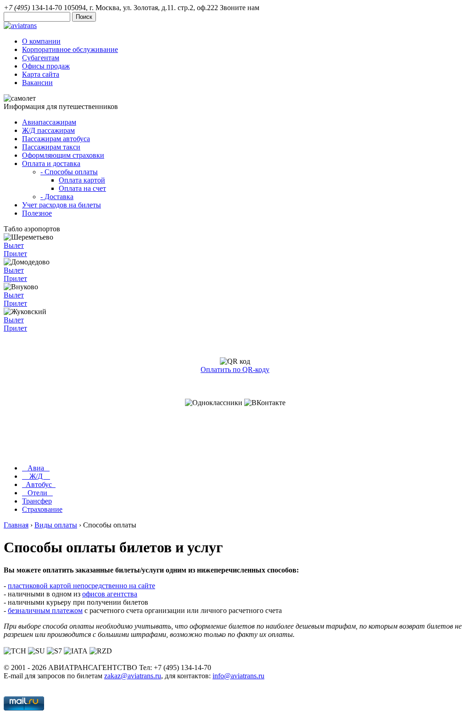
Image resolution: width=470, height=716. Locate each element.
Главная (16, 525)
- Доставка (56, 196)
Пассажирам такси (51, 147)
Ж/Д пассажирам (48, 130)
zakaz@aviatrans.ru (132, 676)
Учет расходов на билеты (61, 205)
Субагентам (40, 58)
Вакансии (37, 82)
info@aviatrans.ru (238, 676)
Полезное (37, 213)
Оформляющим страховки (63, 155)
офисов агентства (109, 594)
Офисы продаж (46, 66)
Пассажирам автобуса (56, 139)
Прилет (15, 254)
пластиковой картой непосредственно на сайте (81, 586)
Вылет (14, 245)
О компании (41, 41)
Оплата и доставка (51, 163)
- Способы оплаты (69, 172)
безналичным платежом (45, 610)
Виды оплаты (55, 525)
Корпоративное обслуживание (70, 49)
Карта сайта (40, 74)
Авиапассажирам (49, 122)
